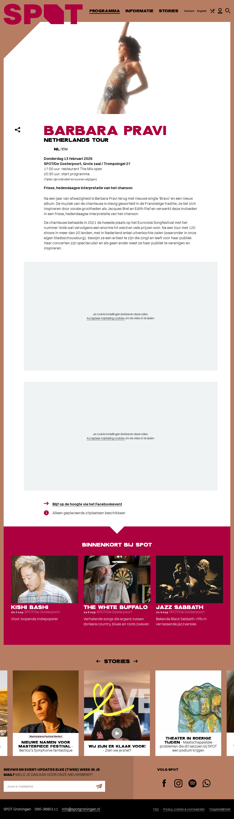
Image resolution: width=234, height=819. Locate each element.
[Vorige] (98, 661)
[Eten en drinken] (212, 12)
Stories (168, 11)
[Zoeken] (227, 12)
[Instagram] (178, 784)
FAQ (156, 809)
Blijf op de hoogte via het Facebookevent (87, 504)
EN (65, 149)
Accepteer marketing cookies (106, 318)
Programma (104, 11)
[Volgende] (136, 661)
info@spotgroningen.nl (81, 809)
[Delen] (17, 129)
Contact (189, 11)
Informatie (139, 11)
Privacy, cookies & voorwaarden (184, 809)
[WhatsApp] (206, 784)
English (202, 11)
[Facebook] (164, 784)
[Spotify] (192, 784)
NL (57, 149)
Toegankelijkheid (219, 809)
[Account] (220, 12)
